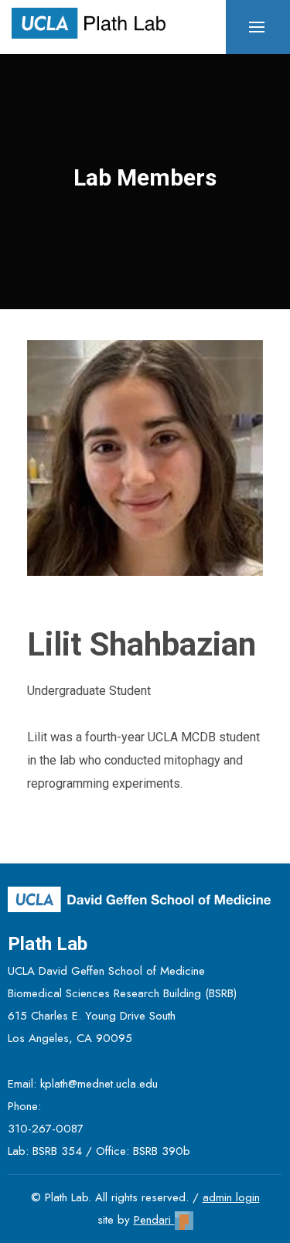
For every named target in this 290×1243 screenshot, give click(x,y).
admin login (231, 1197)
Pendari (154, 1219)
